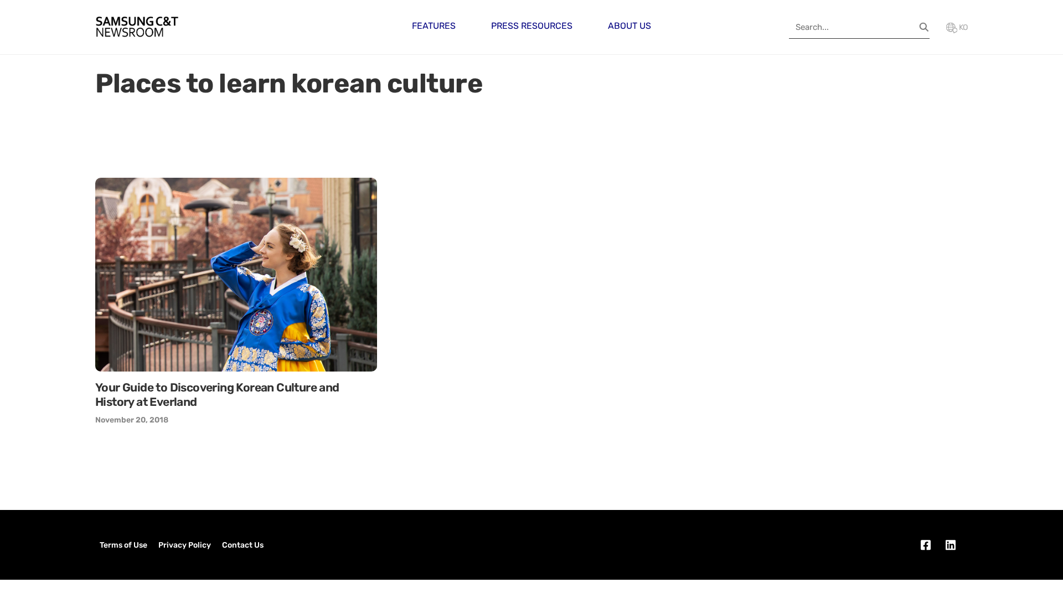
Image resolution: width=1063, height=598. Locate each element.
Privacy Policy (184, 545)
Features (434, 25)
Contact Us (243, 545)
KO (962, 27)
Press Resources (531, 25)
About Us (629, 25)
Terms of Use (123, 545)
